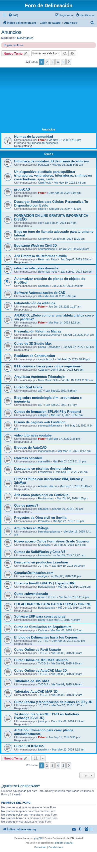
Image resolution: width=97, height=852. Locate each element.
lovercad (43, 555)
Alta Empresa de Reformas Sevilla (40, 256)
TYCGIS (43, 652)
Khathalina (44, 544)
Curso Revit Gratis (28, 387)
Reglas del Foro (13, 45)
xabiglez (43, 415)
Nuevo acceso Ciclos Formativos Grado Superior (52, 541)
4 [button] (58, 62)
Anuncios (11, 32)
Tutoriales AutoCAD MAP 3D (35, 691)
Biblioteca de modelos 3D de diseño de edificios (51, 161)
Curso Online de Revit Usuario (37, 649)
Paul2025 (43, 164)
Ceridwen (43, 238)
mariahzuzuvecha (49, 334)
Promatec (44, 521)
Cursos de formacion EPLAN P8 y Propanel (47, 412)
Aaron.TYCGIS (47, 597)
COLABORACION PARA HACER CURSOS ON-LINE (52, 604)
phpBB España (64, 842)
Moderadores (25, 37)
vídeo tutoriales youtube (32, 435)
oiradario (43, 508)
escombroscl (46, 359)
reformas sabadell (28, 458)
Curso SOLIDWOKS (29, 746)
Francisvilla (45, 471)
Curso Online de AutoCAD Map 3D (40, 670)
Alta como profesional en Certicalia (41, 495)
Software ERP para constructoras (39, 616)
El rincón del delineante (44, 142)
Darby (42, 619)
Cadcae (43, 369)
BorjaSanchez (46, 586)
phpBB (38, 838)
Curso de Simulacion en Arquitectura (42, 627)
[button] (68, 62)
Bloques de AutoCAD (30, 447)
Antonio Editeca (47, 486)
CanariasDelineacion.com (33, 573)
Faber (42, 139)
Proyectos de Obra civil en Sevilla (40, 518)
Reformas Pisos (47, 259)
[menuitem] (13, 15)
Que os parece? (26, 505)
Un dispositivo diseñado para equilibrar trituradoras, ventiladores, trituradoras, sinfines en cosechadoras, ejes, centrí (53, 175)
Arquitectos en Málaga (31, 528)
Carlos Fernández (49, 346)
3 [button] (52, 62)
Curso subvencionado (31, 594)
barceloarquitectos (49, 531)
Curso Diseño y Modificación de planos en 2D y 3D (53, 702)
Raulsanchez (46, 498)
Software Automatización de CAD (39, 293)
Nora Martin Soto (48, 380)
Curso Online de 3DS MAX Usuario (41, 660)
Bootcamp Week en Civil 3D (35, 245)
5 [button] (63, 62)
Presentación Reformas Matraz (37, 331)
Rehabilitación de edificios (34, 303)
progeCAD (22, 189)
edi (40, 222)
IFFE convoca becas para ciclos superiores (47, 366)
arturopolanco (46, 248)
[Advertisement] (48, 97)
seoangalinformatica (50, 425)
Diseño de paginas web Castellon (39, 422)
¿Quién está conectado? (20, 786)
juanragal (43, 285)
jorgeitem (43, 749)
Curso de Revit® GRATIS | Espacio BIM (44, 583)
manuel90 (44, 461)
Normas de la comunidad (33, 136)
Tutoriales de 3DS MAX (31, 681)
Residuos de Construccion (34, 356)
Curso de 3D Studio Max (32, 343)
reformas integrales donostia (36, 268)
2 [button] (47, 62)
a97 (40, 390)
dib (40, 296)
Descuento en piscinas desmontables (43, 468)
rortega (42, 576)
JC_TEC (43, 565)
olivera (42, 208)
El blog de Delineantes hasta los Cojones (46, 637)
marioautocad (46, 450)
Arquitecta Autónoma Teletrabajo (39, 377)
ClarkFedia (44, 182)
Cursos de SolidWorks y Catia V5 (39, 552)
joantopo (43, 721)
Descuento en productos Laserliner (41, 562)
